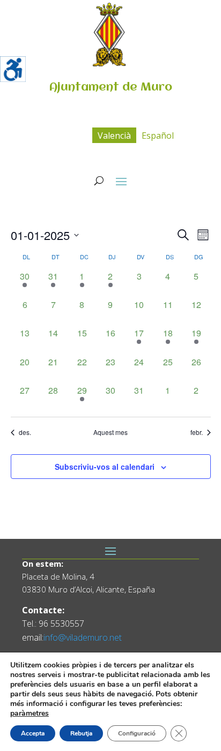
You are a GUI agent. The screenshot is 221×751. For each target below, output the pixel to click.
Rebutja (81, 733)
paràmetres (29, 713)
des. (25, 432)
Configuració (137, 733)
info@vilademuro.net (82, 637)
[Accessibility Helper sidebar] (13, 69)
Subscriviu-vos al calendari (104, 466)
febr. (196, 432)
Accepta (33, 733)
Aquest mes (110, 432)
